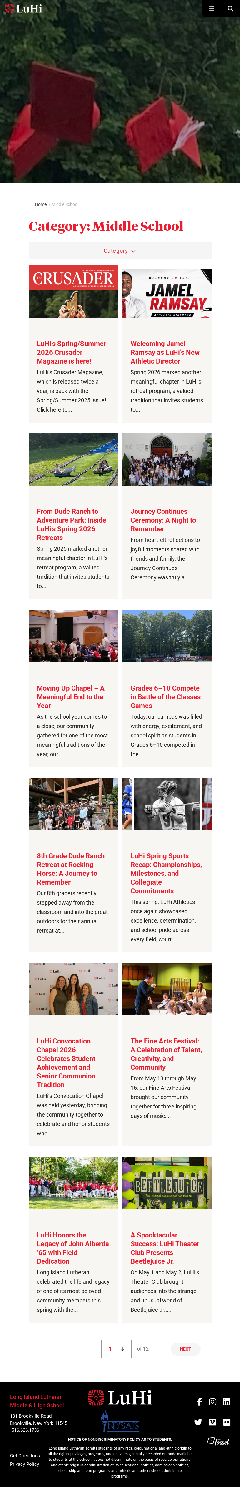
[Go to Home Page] (23, 8)
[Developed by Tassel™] (218, 1459)
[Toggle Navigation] (211, 8)
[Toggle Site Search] (230, 8)
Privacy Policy (24, 1464)
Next (185, 1348)
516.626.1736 (25, 1430)
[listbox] (120, 250)
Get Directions (25, 1456)
